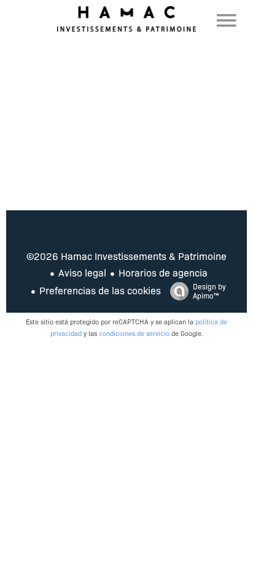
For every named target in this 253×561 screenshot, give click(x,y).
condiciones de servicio (134, 333)
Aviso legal (82, 272)
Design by (209, 290)
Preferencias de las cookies (100, 290)
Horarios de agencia (163, 272)
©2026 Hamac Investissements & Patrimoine (126, 256)
